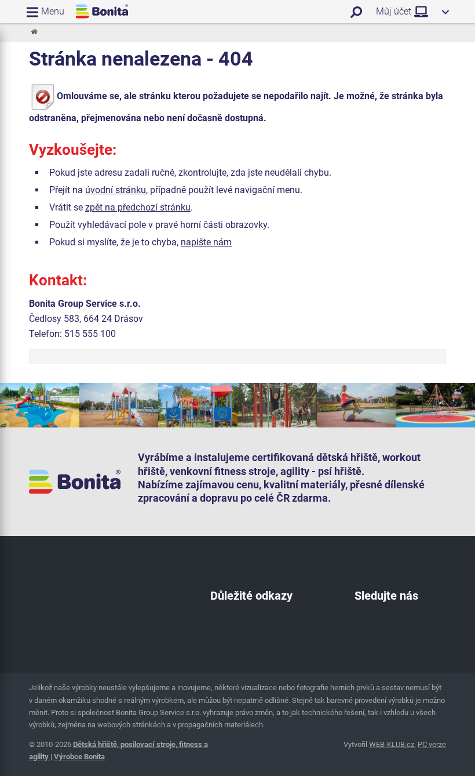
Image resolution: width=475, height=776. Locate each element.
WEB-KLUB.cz (391, 744)
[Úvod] (33, 32)
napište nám (206, 242)
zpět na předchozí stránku (138, 207)
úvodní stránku (115, 189)
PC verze (432, 744)
